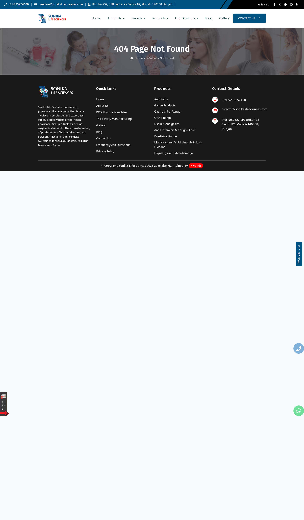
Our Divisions (185, 18)
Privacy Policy (105, 151)
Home (95, 18)
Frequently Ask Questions (113, 145)
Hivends (195, 166)
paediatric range (165, 136)
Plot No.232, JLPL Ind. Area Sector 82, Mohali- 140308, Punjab (132, 4)
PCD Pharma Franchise (111, 112)
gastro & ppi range (167, 111)
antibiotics (161, 99)
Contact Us (103, 138)
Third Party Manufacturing (114, 119)
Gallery (224, 18)
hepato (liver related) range (173, 153)
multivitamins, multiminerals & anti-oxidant (178, 144)
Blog (208, 18)
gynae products (165, 105)
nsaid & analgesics (166, 124)
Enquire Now (298, 254)
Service (137, 18)
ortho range (163, 118)
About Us (114, 18)
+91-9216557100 (18, 4)
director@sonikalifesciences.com (61, 4)
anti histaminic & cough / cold (174, 130)
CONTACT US (247, 18)
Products (159, 18)
